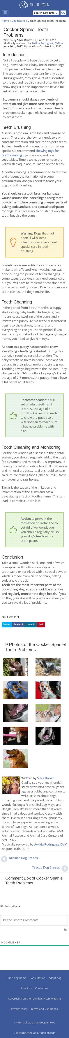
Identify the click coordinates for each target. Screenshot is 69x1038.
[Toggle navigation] (5, 12)
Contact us (41, 988)
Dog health (18, 20)
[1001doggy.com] (34, 5)
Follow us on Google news (39, 1022)
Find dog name (17, 978)
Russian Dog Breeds (23, 858)
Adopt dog (55, 978)
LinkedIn (31, 624)
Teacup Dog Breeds (46, 867)
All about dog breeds (42, 1033)
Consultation (37, 978)
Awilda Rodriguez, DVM (46, 43)
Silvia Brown (45, 778)
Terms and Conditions (44, 1009)
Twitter (6, 624)
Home (5, 20)
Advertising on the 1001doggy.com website (34, 998)
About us (26, 988)
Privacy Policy (19, 1009)
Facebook (18, 624)
